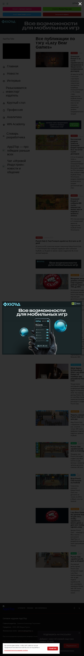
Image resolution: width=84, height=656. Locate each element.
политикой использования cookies (16, 650)
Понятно (52, 648)
